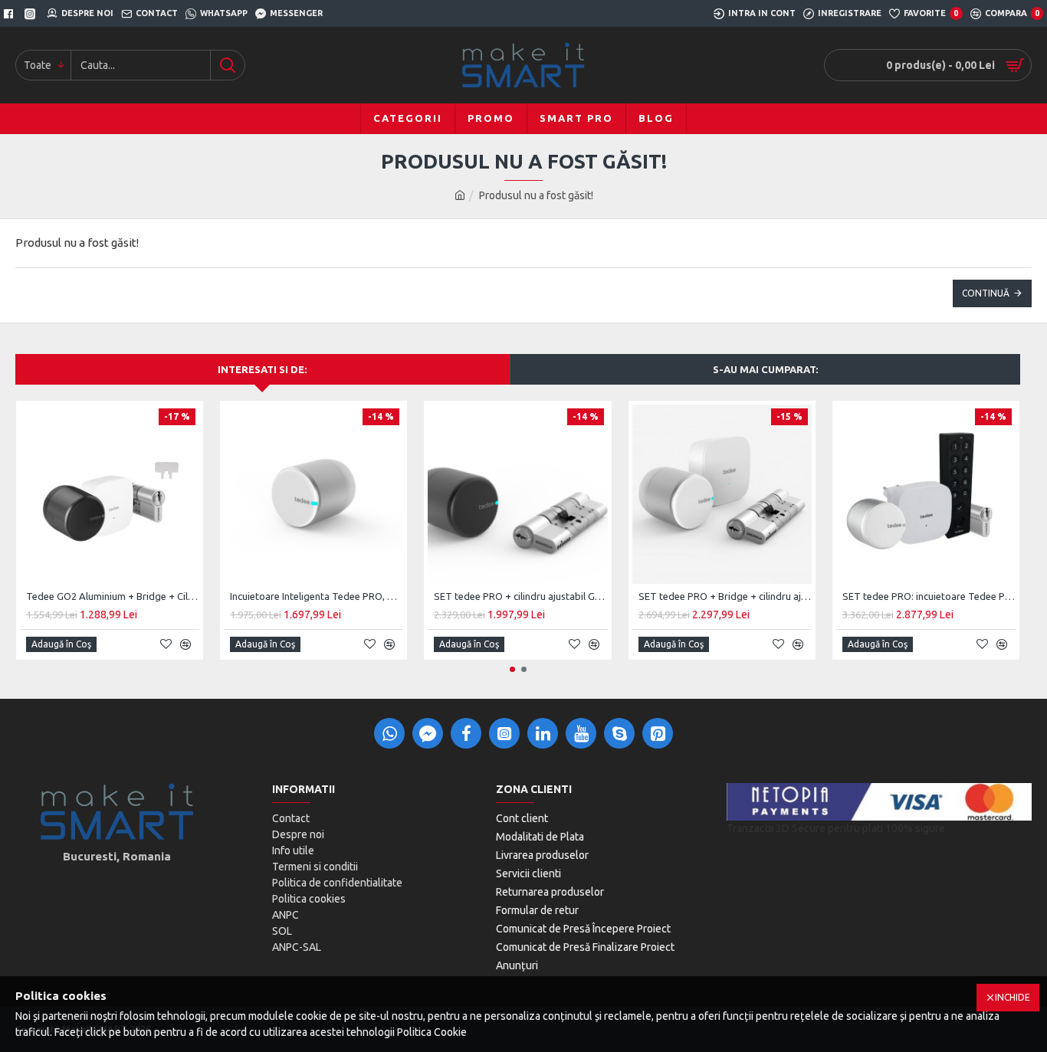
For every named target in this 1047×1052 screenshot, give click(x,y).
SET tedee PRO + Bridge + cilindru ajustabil (725, 596)
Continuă (985, 293)
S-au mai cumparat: (765, 369)
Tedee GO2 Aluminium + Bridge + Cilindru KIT (112, 596)
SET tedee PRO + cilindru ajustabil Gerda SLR (520, 596)
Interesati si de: (262, 369)
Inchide (1012, 997)
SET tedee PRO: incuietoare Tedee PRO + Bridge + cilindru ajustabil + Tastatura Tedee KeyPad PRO (929, 596)
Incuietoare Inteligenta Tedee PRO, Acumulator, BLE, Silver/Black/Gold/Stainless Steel (316, 596)
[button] (512, 669)
